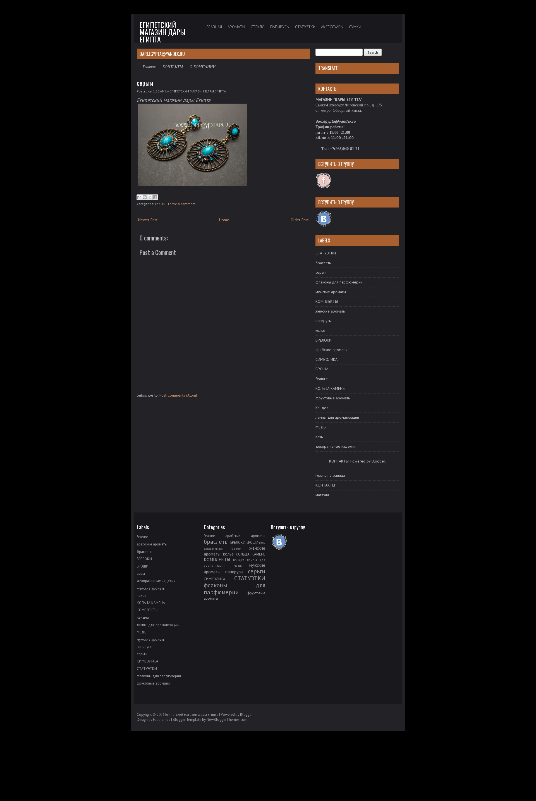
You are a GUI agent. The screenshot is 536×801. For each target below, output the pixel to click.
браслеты (323, 262)
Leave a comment (181, 204)
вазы (319, 436)
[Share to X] (150, 197)
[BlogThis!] (144, 197)
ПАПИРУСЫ (279, 26)
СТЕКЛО (258, 26)
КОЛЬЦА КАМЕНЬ (329, 388)
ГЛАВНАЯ (214, 26)
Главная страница (330, 475)
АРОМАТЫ (236, 26)
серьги (145, 83)
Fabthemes (161, 719)
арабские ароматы (331, 349)
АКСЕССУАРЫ (332, 26)
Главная (149, 66)
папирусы (323, 320)
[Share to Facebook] (155, 197)
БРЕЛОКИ (323, 340)
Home (224, 219)
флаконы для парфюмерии (338, 282)
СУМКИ (355, 26)
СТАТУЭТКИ (305, 26)
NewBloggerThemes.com (227, 719)
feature (321, 378)
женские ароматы (330, 311)
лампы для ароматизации (337, 417)
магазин (322, 494)
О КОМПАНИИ (203, 67)
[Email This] (139, 197)
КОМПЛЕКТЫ (326, 301)
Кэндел (321, 407)
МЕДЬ (320, 427)
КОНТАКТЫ (172, 66)
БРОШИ (321, 368)
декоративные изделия (335, 446)
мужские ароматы (330, 291)
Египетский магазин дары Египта (162, 32)
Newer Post (147, 219)
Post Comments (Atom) (178, 395)
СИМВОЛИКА (326, 359)
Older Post (299, 219)
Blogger (378, 461)
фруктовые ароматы (333, 398)
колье (320, 330)
